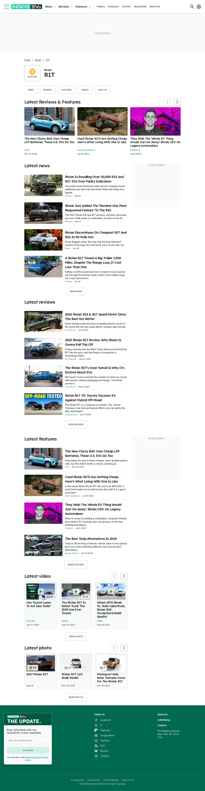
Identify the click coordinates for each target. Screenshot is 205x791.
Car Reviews (70, 359)
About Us (162, 714)
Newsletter (140, 6)
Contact (162, 725)
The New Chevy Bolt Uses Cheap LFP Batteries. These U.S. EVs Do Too (49, 140)
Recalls (68, 196)
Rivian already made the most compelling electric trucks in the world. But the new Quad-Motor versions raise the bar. (95, 325)
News (48, 6)
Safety (65, 621)
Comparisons (71, 414)
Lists (26, 150)
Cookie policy (93, 780)
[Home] (26, 7)
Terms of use (127, 780)
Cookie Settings (110, 780)
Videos (101, 6)
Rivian (38, 60)
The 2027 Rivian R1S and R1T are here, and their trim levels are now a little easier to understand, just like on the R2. (95, 217)
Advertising (164, 719)
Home (27, 60)
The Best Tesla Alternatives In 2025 (91, 539)
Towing (68, 281)
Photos (126, 6)
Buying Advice (71, 553)
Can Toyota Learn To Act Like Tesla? (38, 604)
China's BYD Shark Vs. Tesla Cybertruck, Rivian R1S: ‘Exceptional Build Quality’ (111, 609)
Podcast (30, 621)
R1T (48, 60)
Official (68, 221)
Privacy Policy (34, 757)
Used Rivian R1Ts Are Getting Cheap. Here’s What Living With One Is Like (102, 140)
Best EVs (155, 6)
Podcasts (113, 6)
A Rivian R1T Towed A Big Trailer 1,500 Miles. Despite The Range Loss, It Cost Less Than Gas (93, 262)
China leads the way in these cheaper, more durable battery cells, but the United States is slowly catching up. (96, 462)
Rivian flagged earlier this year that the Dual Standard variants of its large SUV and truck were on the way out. (94, 243)
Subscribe (27, 750)
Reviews (64, 6)
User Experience (86, 150)
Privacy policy (77, 780)
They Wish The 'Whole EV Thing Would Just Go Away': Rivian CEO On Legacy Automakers (155, 142)
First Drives (70, 330)
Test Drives (70, 387)
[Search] (192, 7)
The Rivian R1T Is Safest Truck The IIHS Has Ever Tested (74, 608)
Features (81, 6)
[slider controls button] (167, 102)
